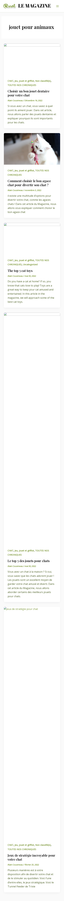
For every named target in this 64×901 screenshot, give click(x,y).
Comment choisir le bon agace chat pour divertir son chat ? (29, 183)
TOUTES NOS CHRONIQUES (22, 85)
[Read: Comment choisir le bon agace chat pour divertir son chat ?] (32, 148)
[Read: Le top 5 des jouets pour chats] (32, 428)
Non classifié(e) (43, 80)
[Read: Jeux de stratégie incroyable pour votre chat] (32, 722)
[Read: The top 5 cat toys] (32, 238)
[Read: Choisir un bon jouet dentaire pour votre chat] (32, 59)
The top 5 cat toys (20, 271)
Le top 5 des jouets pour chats (29, 561)
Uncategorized (30, 264)
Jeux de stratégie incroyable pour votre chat (31, 857)
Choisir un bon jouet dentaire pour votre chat (28, 93)
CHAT (10, 80)
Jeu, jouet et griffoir (24, 80)
